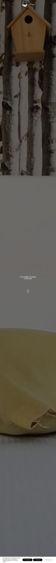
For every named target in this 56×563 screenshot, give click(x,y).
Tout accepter (27, 559)
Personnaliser (48, 559)
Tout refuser (37, 559)
